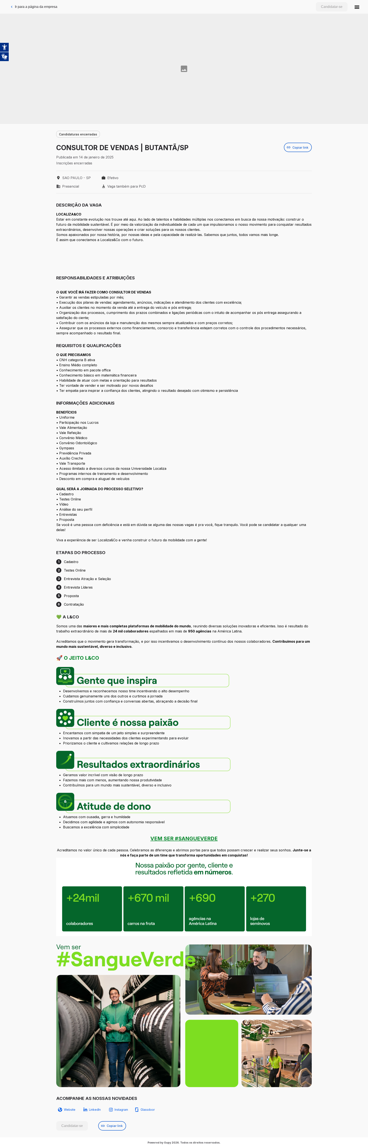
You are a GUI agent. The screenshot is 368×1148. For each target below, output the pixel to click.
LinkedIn (95, 1109)
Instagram (121, 1109)
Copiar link (300, 147)
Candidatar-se (331, 7)
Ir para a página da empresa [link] (36, 7)
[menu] (357, 7)
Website (69, 1109)
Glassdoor (148, 1109)
